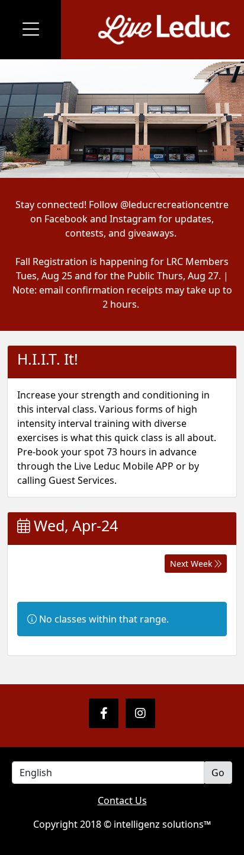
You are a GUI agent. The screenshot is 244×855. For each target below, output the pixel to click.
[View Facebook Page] (103, 713)
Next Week (192, 563)
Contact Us (122, 800)
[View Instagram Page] (140, 713)
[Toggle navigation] (30, 29)
